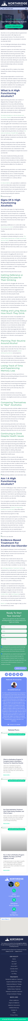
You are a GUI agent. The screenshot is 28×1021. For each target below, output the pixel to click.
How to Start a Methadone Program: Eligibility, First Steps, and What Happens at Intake (13, 856)
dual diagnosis (15, 594)
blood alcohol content (7, 227)
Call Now (14, 894)
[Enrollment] (14, 909)
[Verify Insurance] (14, 900)
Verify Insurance (14, 903)
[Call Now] (14, 890)
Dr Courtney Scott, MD (14, 690)
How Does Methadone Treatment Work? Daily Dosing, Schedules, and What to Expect (13, 811)
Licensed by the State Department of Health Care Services (14, 949)
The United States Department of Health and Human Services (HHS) (13, 238)
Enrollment (14, 913)
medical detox (5, 594)
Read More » (6, 775)
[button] (26, 8)
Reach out (3, 603)
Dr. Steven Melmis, (5, 183)
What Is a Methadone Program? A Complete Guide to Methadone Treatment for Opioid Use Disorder (13, 761)
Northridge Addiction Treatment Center (12, 568)
